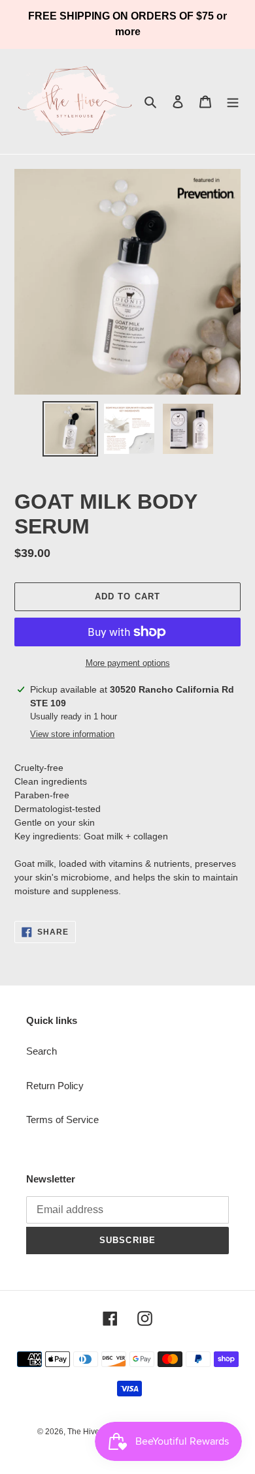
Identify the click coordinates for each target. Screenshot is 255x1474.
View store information (72, 734)
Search (41, 1051)
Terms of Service (62, 1119)
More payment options (128, 663)
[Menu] (232, 101)
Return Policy (55, 1085)
